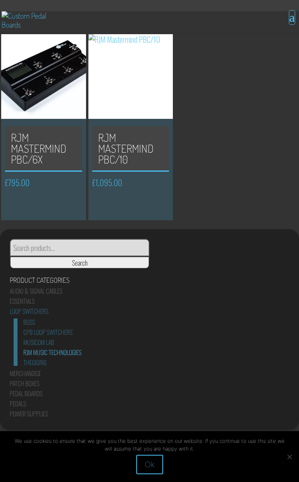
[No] (289, 457)
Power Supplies (29, 413)
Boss (29, 322)
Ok (150, 464)
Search (80, 263)
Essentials (22, 301)
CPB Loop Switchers (47, 332)
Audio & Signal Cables (36, 291)
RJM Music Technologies (52, 352)
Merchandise (25, 373)
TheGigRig (35, 362)
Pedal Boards (26, 393)
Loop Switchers (29, 311)
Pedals (18, 403)
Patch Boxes (24, 383)
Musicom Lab (38, 342)
